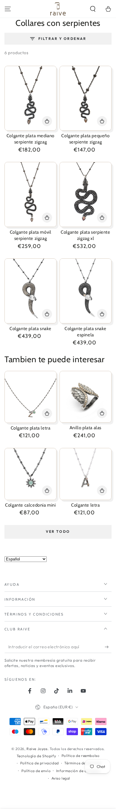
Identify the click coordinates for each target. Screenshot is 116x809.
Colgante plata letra (31, 428)
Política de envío (36, 771)
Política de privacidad (39, 763)
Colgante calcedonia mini (30, 505)
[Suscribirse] (108, 647)
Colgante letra (85, 505)
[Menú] (7, 9)
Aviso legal (60, 778)
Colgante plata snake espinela (85, 332)
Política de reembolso (81, 755)
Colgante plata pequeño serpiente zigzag (85, 139)
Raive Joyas (37, 748)
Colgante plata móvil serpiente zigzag (30, 235)
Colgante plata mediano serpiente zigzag (30, 139)
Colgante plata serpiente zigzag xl (85, 235)
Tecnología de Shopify (36, 756)
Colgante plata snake (30, 328)
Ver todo (58, 531)
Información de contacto (78, 771)
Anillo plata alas (85, 427)
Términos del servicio (82, 763)
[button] (93, 9)
